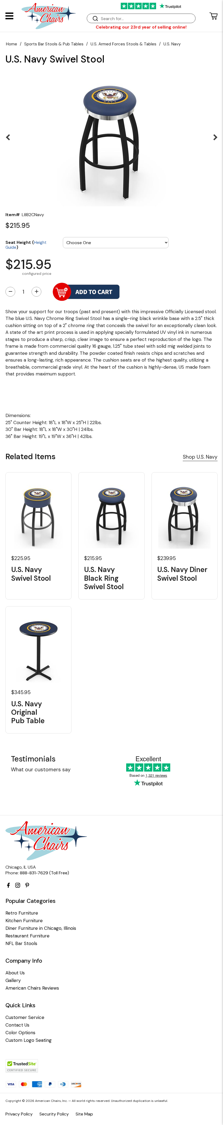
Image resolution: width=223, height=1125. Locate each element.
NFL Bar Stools (21, 943)
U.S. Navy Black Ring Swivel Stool (104, 578)
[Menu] (9, 16)
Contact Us (17, 1025)
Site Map (84, 1114)
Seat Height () (26, 245)
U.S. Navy (172, 44)
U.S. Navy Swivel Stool (31, 573)
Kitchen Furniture (24, 920)
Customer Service (24, 1017)
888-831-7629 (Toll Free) (44, 873)
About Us (15, 973)
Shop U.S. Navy (200, 456)
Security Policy (54, 1114)
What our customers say (41, 769)
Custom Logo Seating (28, 1040)
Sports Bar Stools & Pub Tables (53, 44)
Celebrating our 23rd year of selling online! (141, 27)
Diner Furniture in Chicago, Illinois (40, 928)
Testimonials (33, 759)
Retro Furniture (21, 913)
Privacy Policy (19, 1114)
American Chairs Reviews (32, 988)
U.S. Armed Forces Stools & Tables (123, 44)
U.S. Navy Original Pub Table (28, 712)
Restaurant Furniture (27, 936)
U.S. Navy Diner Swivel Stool (182, 573)
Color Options (20, 1032)
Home (11, 44)
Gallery (13, 980)
